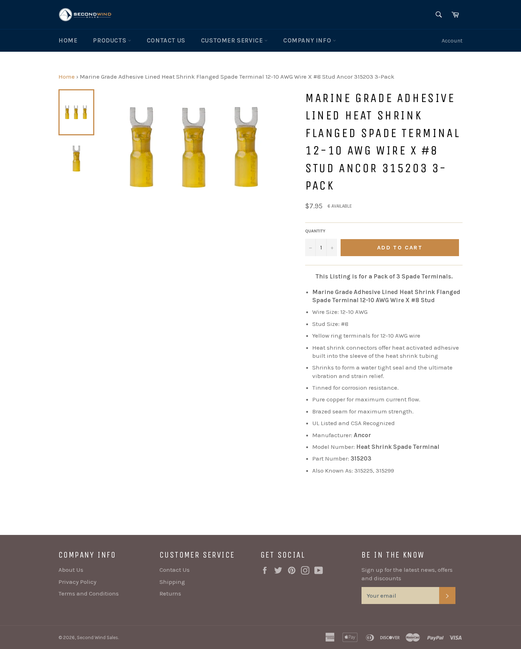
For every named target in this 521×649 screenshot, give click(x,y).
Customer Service (232, 40)
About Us (70, 569)
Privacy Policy (77, 581)
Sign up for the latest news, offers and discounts (407, 573)
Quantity (315, 230)
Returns (170, 593)
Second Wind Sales (97, 637)
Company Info (308, 40)
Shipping (172, 581)
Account (452, 40)
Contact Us (166, 40)
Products (110, 40)
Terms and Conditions (88, 593)
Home (67, 40)
